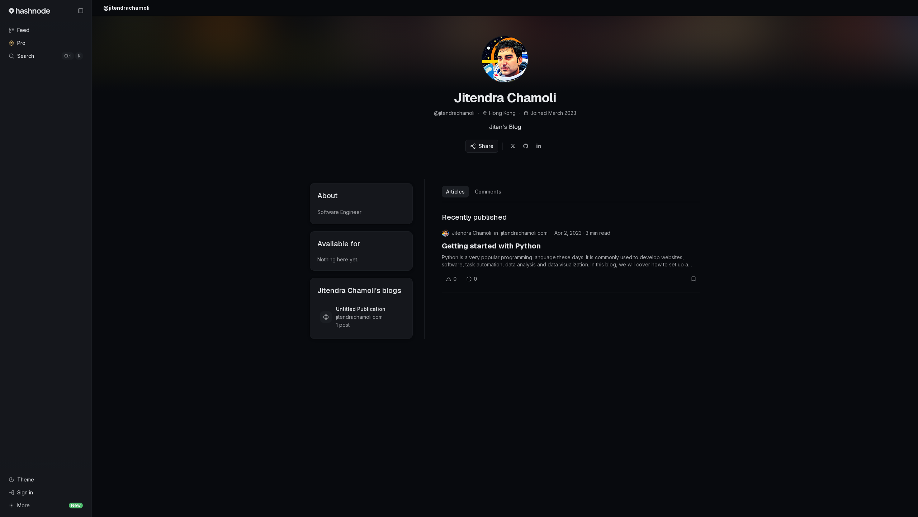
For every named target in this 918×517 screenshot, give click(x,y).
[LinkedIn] (538, 146)
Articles (455, 191)
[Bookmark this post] (693, 279)
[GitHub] (525, 146)
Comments (488, 191)
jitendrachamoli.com (524, 233)
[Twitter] (513, 146)
